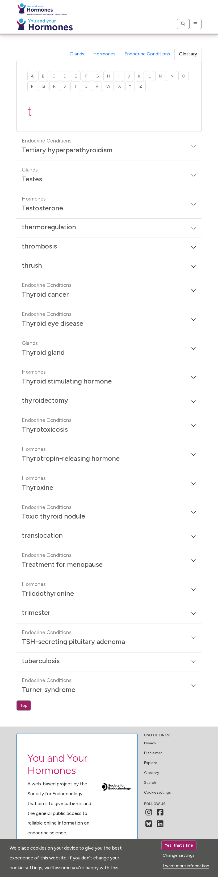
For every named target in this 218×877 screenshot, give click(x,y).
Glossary (151, 772)
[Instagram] (148, 812)
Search (150, 782)
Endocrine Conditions (147, 53)
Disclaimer (153, 753)
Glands (77, 53)
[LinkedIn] (160, 823)
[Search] (183, 24)
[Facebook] (160, 812)
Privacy (150, 743)
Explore (150, 763)
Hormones (104, 53)
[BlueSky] (148, 823)
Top (23, 705)
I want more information (186, 865)
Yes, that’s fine (179, 845)
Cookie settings (157, 792)
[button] (109, 146)
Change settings (179, 855)
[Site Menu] (195, 24)
